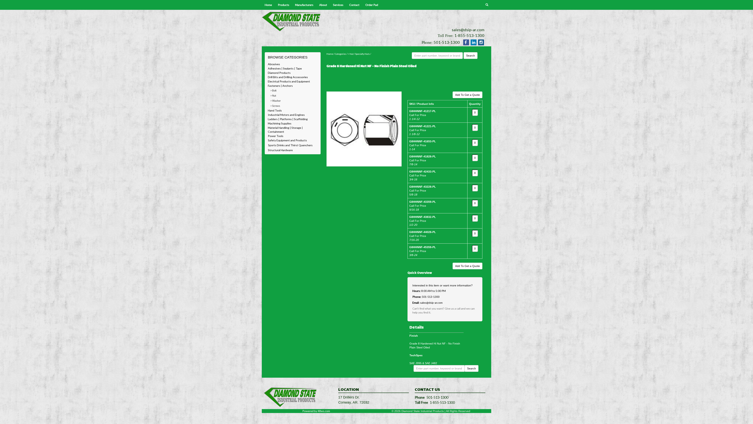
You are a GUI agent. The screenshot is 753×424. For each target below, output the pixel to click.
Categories (340, 53)
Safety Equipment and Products (287, 140)
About (323, 4)
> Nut (273, 95)
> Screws (275, 105)
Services (338, 4)
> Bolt (273, 90)
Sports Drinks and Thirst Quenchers (290, 145)
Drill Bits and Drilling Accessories (288, 77)
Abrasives (274, 64)
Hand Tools (275, 110)
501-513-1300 (447, 42)
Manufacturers (304, 4)
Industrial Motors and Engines (286, 114)
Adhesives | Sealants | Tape (285, 68)
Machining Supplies (279, 123)
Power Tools (275, 136)
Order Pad (371, 4)
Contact (354, 4)
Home (268, 4)
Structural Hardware (280, 150)
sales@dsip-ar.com (468, 29)
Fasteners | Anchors (280, 85)
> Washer (275, 100)
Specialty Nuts (362, 53)
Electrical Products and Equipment (289, 81)
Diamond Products (279, 72)
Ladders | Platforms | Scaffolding (288, 119)
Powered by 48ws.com (316, 411)
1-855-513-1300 (469, 35)
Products (283, 4)
